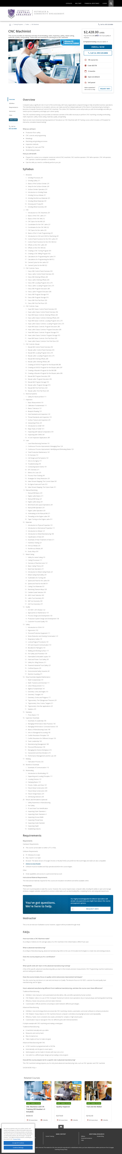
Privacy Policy (63, 1149)
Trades (27, 24)
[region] (18, 1138)
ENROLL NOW (97, 47)
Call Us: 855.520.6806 (105, 24)
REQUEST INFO (105, 89)
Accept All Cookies (18, 1143)
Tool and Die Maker (94, 1107)
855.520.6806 (13, 128)
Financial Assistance (86, 1138)
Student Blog (100, 1136)
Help (82, 1140)
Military (83, 1136)
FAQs (10, 115)
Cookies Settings (18, 1147)
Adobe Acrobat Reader (33, 864)
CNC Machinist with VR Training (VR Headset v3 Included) (35, 1109)
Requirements (13, 107)
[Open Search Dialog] (111, 3)
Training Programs (18, 24)
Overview (12, 99)
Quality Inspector (63, 1107)
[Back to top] (61, 1133)
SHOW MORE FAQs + (30, 1068)
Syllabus (11, 103)
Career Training (50, 1136)
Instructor (12, 111)
